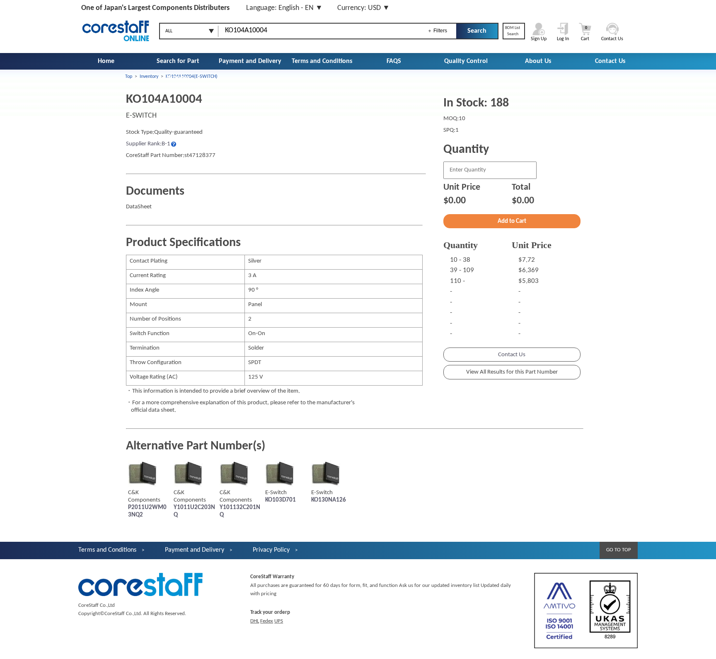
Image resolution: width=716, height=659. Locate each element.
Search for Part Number (178, 69)
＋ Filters (437, 31)
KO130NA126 (328, 500)
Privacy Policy (271, 550)
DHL (254, 621)
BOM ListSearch (512, 31)
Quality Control (466, 61)
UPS (278, 621)
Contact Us (610, 61)
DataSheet (139, 207)
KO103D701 (280, 500)
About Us (538, 61)
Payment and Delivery (250, 61)
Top (128, 76)
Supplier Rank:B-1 (148, 144)
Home (106, 61)
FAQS (394, 61)
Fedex (266, 621)
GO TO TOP (618, 550)
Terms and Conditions (322, 61)
